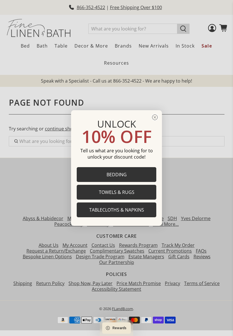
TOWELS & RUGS (116, 192)
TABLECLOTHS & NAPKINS (116, 210)
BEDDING (117, 174)
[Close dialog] (155, 117)
